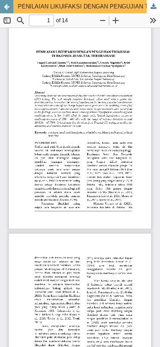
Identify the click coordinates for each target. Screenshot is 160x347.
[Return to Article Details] (6, 6)
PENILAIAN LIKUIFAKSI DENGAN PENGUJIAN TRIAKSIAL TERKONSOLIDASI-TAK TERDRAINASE (89, 6)
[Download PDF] (153, 6)
